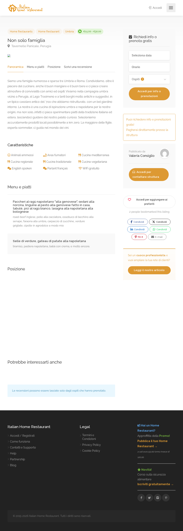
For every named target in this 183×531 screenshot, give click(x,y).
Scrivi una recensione (78, 67)
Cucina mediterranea (95, 155)
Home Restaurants (21, 31)
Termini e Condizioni (89, 437)
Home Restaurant (49, 31)
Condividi (138, 222)
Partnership (17, 459)
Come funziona (20, 441)
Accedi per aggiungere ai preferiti (151, 201)
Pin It (140, 237)
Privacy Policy (91, 444)
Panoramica (15, 67)
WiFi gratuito (91, 168)
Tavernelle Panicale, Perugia (31, 46)
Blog (13, 465)
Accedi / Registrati (22, 435)
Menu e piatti (35, 67)
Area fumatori (56, 155)
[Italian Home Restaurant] (25, 7)
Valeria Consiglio (141, 156)
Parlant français (57, 168)
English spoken (22, 168)
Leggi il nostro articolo (149, 270)
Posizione (54, 67)
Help (13, 453)
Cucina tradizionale (58, 161)
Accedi (157, 7)
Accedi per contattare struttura (145, 174)
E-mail (159, 237)
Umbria (69, 31)
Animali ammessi (22, 155)
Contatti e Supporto (23, 447)
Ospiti (137, 79)
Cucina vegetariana (94, 161)
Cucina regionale (22, 161)
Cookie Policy (91, 450)
